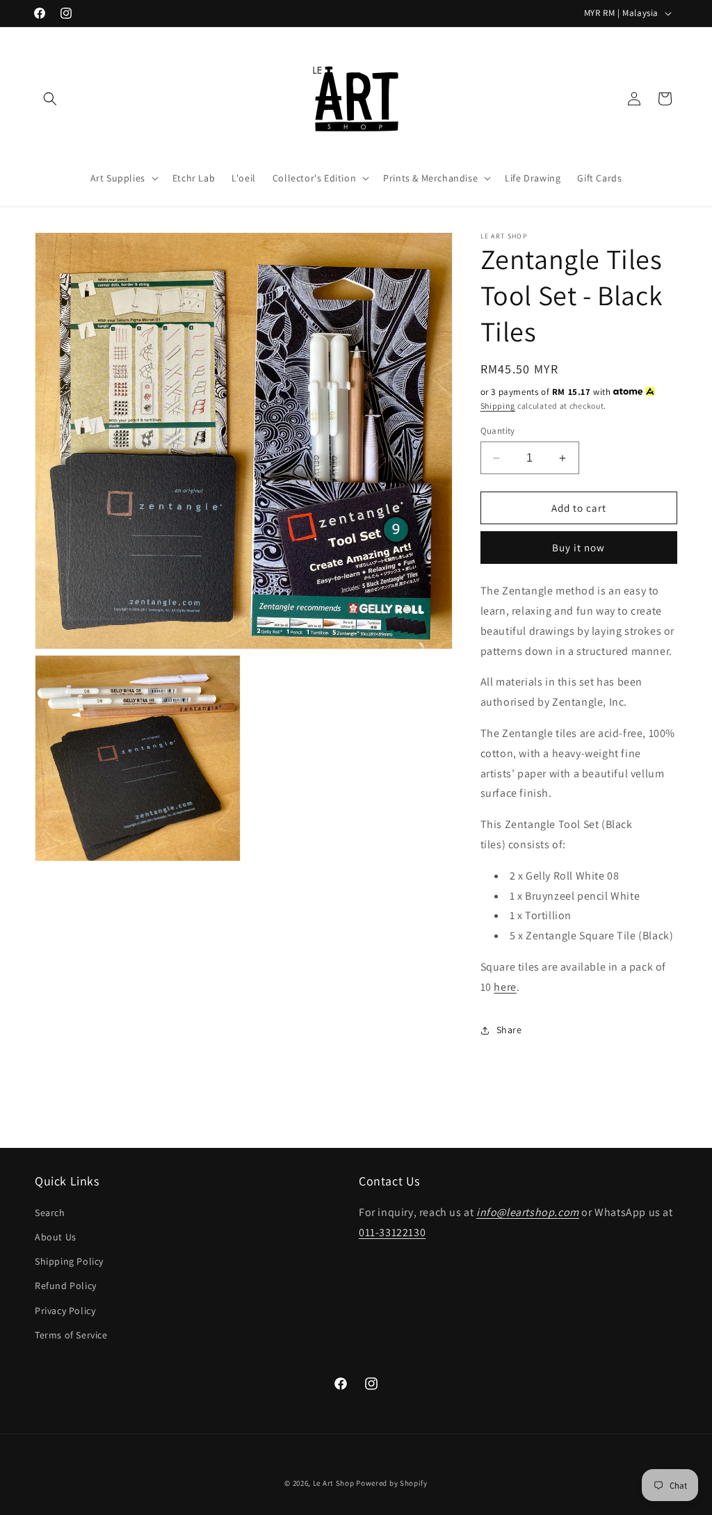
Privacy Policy (65, 1310)
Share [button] (509, 1029)
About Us (55, 1237)
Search (50, 1212)
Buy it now (578, 547)
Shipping (498, 405)
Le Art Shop (334, 1483)
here (505, 987)
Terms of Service (71, 1335)
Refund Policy (66, 1285)
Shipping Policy (69, 1261)
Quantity (497, 431)
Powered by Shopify (392, 1483)
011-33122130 (392, 1232)
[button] (50, 98)
